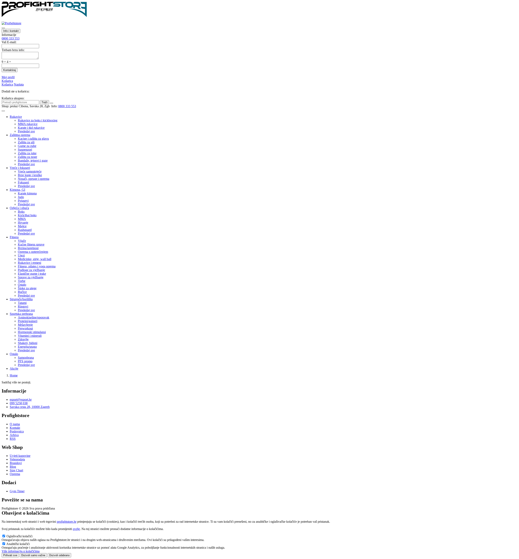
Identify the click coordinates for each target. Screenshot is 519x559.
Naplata (19, 84)
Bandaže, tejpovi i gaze (33, 160)
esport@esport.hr (21, 399)
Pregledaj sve (26, 131)
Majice (22, 226)
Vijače (22, 240)
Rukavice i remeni (29, 262)
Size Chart (16, 470)
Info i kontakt (11, 30)
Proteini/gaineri (27, 321)
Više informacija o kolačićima (21, 551)
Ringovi (23, 306)
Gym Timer (17, 491)
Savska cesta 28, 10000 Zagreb (30, 407)
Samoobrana (26, 357)
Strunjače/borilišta (21, 299)
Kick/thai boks (27, 215)
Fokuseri (23, 182)
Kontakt (15, 427)
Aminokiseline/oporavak (33, 317)
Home (14, 375)
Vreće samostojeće (30, 171)
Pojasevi (23, 200)
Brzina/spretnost (28, 248)
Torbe (21, 281)
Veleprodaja (17, 459)
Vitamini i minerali (30, 335)
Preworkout (25, 328)
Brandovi (16, 463)
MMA (22, 219)
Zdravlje (23, 339)
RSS (13, 438)
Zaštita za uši (26, 142)
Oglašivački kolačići (19, 536)
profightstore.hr (66, 521)
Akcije (14, 368)
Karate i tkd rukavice (31, 127)
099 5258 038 (19, 403)
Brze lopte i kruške (30, 175)
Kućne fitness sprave (31, 244)
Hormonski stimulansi (32, 332)
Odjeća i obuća (19, 208)
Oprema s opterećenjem (33, 251)
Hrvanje (23, 222)
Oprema (15, 474)
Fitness (14, 237)
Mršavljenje (25, 324)
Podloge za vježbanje (31, 270)
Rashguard (25, 230)
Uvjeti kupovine (20, 455)
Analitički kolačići (18, 544)
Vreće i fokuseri (20, 168)
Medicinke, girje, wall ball (34, 259)
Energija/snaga (27, 346)
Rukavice (16, 116)
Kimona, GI (17, 189)
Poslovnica (17, 431)
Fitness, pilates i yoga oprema (37, 266)
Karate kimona (27, 193)
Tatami (22, 303)
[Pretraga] (3, 28)
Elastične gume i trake (32, 273)
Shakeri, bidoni (27, 343)
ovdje (76, 529)
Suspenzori (25, 149)
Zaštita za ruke (27, 153)
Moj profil (8, 77)
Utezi (21, 255)
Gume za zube (27, 146)
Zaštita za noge (27, 157)
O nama (15, 424)
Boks (21, 211)
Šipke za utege (27, 288)
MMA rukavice (28, 124)
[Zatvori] (51, 103)
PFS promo (25, 361)
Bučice (22, 292)
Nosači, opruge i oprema (33, 178)
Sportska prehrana (21, 313)
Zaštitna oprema (20, 135)
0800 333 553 (10, 38)
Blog (13, 466)
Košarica (7, 81)
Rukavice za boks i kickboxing (37, 120)
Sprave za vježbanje (30, 277)
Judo (21, 197)
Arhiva (14, 435)
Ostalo (22, 284)
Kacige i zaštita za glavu (33, 138)
